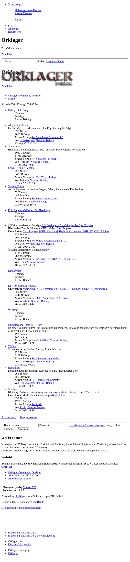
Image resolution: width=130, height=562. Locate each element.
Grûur (23, 262)
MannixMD (29, 487)
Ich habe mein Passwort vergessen (87, 425)
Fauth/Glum (42, 340)
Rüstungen (14, 367)
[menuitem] (28, 10)
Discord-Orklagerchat (19, 544)
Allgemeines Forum (18, 125)
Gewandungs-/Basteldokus (50, 395)
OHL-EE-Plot (101, 231)
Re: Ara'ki (36, 404)
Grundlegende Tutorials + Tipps (25, 324)
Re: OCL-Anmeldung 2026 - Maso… (51, 298)
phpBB (19, 496)
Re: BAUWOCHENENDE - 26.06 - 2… (53, 258)
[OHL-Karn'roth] (48, 231)
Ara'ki (22, 407)
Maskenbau (29, 395)
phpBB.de (38, 502)
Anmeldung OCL (31, 288)
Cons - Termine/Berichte (21, 167)
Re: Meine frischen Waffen (45, 358)
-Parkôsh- (25, 161)
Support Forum (16, 186)
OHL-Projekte (30, 231)
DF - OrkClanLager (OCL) (22, 285)
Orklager (13, 553)
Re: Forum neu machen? (44, 198)
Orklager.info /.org (18, 110)
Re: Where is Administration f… (48, 240)
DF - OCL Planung (76, 288)
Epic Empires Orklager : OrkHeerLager (29, 210)
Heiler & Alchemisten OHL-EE (76, 231)
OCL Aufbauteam (97, 288)
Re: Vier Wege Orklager (44, 177)
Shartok (24, 201)
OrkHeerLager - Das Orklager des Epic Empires (67, 225)
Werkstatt (13, 309)
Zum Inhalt (7, 54)
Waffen (12, 346)
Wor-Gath (25, 301)
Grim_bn (6, 466)
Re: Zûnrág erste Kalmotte (45, 379)
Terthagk (24, 180)
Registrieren (28, 417)
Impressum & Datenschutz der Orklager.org (31, 535)
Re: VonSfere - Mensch (44, 158)
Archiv (45, 249)
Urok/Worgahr (27, 140)
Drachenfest (14, 270)
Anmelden (8, 417)
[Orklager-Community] (38, 89)
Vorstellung (14, 146)
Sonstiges (13, 389)
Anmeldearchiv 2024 (53, 288)
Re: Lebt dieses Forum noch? (47, 137)
